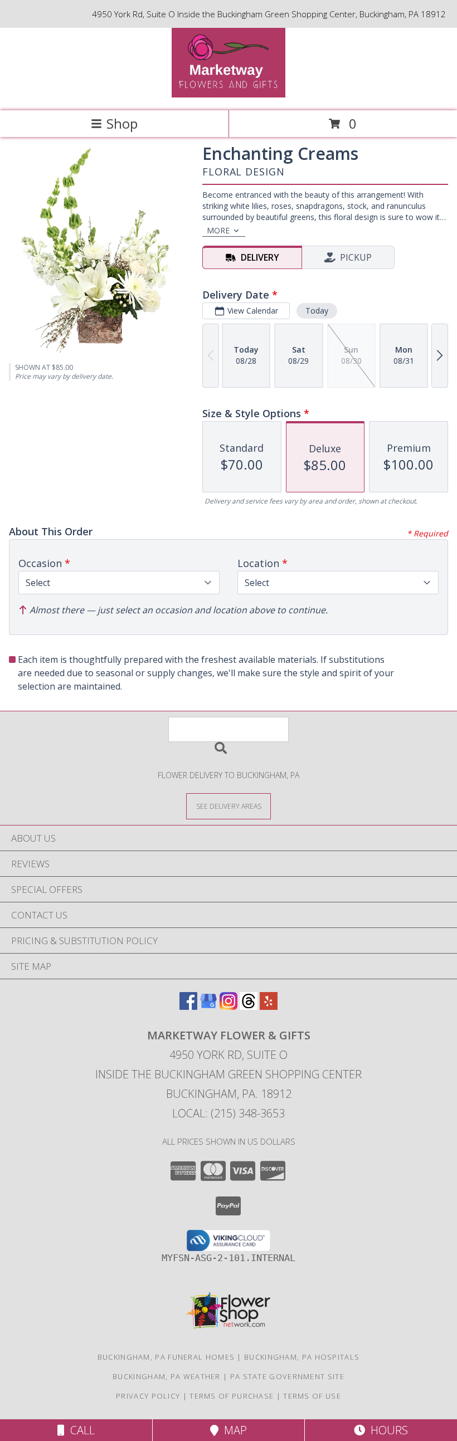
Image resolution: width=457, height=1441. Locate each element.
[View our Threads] (248, 1006)
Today (316, 310)
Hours (386, 1430)
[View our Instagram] (228, 1006)
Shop (122, 123)
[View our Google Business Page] (208, 1006)
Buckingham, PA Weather (167, 1376)
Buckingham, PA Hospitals (301, 1357)
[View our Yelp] (269, 1006)
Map (232, 1430)
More (218, 230)
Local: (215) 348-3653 (228, 1113)
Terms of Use (312, 1396)
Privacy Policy (148, 1396)
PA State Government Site (287, 1376)
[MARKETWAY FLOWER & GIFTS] (229, 94)
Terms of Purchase (231, 1396)
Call (80, 1430)
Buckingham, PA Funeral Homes (166, 1357)
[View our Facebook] (188, 1006)
